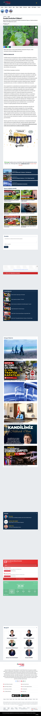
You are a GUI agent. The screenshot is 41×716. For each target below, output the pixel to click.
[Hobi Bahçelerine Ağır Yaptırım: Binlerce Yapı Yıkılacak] (29, 220)
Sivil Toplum (34, 7)
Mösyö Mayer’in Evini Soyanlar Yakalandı (16, 522)
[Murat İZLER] (6, 526)
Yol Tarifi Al (13, 576)
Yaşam (17, 7)
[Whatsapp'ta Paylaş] (8, 47)
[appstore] (16, 695)
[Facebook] (16, 681)
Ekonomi (25, 7)
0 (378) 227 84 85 (7, 576)
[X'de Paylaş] (6, 47)
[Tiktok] (23, 681)
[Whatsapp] (25, 681)
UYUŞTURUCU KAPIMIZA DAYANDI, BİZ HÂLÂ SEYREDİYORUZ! (20, 517)
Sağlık (29, 7)
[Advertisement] (20, 154)
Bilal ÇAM (11, 516)
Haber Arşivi (24, 691)
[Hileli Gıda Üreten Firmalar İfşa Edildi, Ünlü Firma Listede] (12, 220)
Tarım (9, 16)
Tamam (37, 714)
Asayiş (2, 7)
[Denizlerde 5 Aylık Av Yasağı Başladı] (29, 207)
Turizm (38, 7)
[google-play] (25, 695)
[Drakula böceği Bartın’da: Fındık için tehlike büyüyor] (29, 194)
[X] (18, 681)
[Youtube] (21, 681)
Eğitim (21, 7)
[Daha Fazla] (10, 47)
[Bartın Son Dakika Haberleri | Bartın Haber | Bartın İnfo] (20, 665)
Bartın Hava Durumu (25, 684)
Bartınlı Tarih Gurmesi (13, 521)
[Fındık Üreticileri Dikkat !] (20, 36)
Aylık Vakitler (6, 594)
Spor (14, 7)
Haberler (4, 16)
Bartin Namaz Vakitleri (8, 686)
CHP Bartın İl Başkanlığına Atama (15, 527)
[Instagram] (19, 681)
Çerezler (4, 714)
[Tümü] (36, 513)
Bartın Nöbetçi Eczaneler (8, 684)
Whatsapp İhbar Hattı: (20, 163)
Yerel (37, 699)
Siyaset (10, 7)
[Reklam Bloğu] (20, 138)
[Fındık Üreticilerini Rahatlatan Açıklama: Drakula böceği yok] (12, 194)
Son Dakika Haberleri (7, 691)
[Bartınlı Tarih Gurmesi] (6, 521)
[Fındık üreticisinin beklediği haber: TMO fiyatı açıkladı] (12, 207)
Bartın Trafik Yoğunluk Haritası (27, 686)
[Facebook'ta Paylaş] (4, 47)
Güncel (6, 7)
